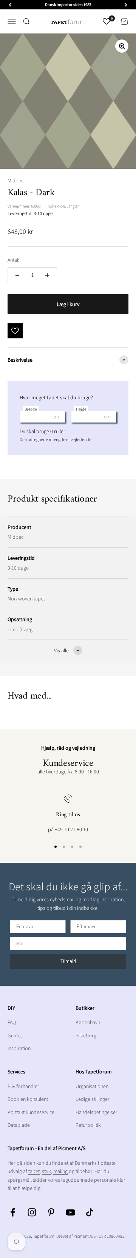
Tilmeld (68, 961)
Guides (15, 1035)
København (88, 1022)
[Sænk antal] (17, 275)
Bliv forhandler (23, 1086)
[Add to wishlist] (15, 330)
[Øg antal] (47, 275)
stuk (46, 1171)
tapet (34, 1171)
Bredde (31, 409)
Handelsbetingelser (96, 1112)
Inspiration (19, 1048)
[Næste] (126, 4)
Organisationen (92, 1086)
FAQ (12, 1022)
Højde (81, 409)
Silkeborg (86, 1035)
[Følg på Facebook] (13, 1212)
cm (56, 416)
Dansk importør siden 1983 (68, 4)
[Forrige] (10, 4)
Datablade (19, 1125)
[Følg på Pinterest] (51, 1212)
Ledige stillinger (93, 1099)
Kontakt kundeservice (31, 1112)
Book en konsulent (28, 1099)
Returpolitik (88, 1125)
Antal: (13, 259)
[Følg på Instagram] (32, 1212)
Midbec (15, 180)
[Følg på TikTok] (90, 1212)
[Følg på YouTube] (70, 1212)
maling (60, 1171)
